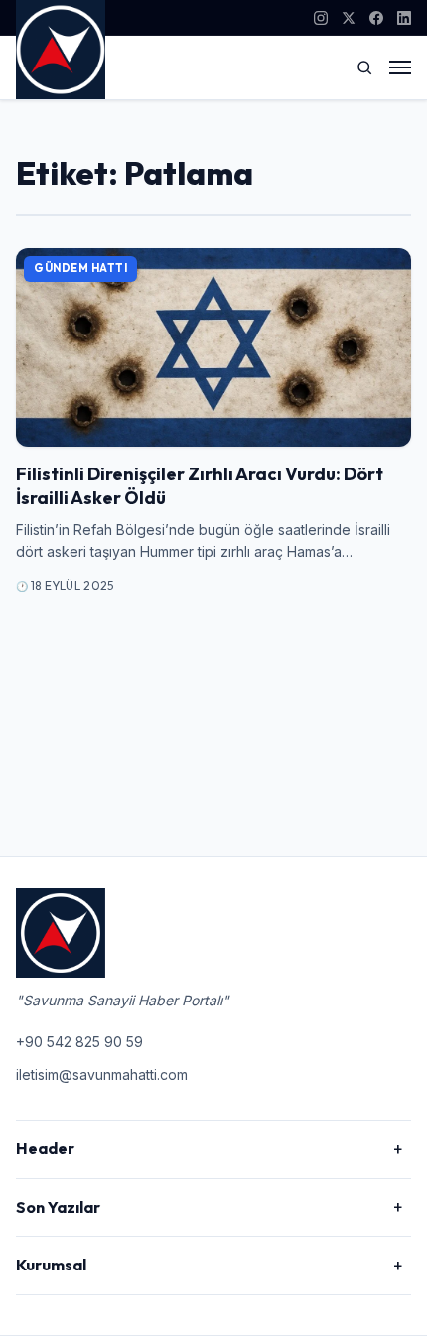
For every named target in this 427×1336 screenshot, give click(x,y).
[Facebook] (376, 18)
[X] (349, 18)
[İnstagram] (321, 18)
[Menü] (400, 67)
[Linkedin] (404, 18)
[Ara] (364, 67)
